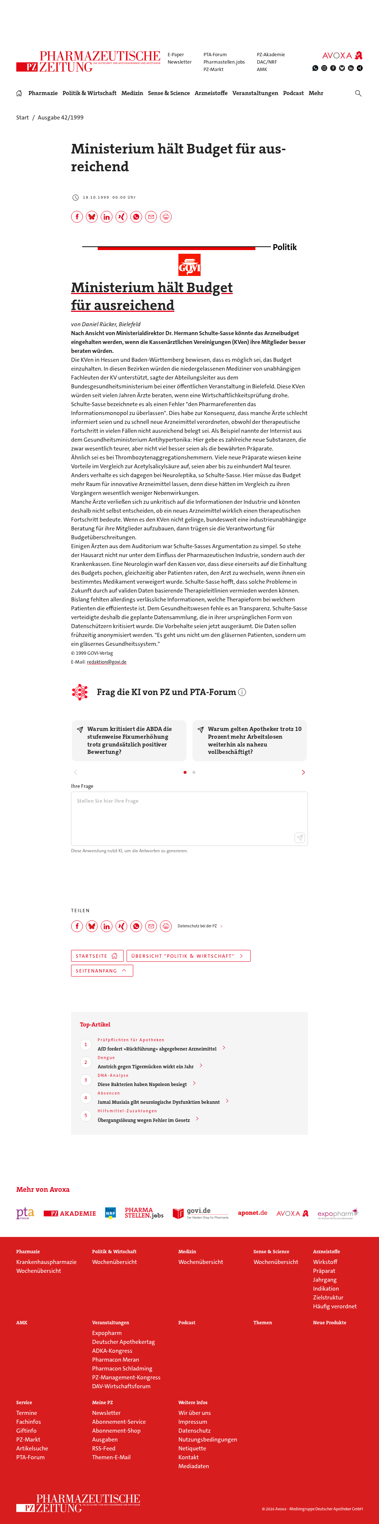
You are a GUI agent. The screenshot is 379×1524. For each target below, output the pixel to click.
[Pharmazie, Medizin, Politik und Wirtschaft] (88, 61)
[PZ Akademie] (70, 1213)
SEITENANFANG (96, 971)
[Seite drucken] (166, 217)
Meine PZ (102, 1403)
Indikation (326, 1288)
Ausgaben (105, 1439)
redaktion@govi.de (107, 662)
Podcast (293, 93)
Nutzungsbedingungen (207, 1439)
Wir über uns (194, 1413)
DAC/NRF (267, 62)
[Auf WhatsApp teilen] (136, 217)
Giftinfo (26, 1430)
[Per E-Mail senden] (151, 217)
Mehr (316, 93)
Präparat (324, 1271)
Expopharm (107, 1333)
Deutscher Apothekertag (123, 1342)
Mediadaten (193, 1466)
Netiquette (192, 1448)
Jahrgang (325, 1280)
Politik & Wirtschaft (90, 93)
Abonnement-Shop (116, 1430)
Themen (263, 1323)
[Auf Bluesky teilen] (92, 217)
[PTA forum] (25, 1213)
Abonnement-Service (119, 1422)
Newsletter (180, 62)
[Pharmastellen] (144, 1213)
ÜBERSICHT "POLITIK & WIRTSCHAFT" (183, 956)
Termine (26, 1413)
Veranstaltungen (255, 93)
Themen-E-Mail (111, 1457)
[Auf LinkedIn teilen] (107, 217)
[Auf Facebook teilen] (77, 217)
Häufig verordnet (335, 1306)
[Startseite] (78, 1503)
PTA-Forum (215, 54)
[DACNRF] (110, 1213)
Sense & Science (169, 93)
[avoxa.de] (292, 1213)
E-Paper (176, 54)
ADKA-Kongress (112, 1351)
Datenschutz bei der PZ (197, 926)
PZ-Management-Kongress (126, 1377)
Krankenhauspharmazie (46, 1262)
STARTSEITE (92, 956)
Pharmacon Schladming (122, 1368)
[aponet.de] (252, 1213)
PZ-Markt (214, 69)
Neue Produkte (329, 1323)
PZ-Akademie (271, 54)
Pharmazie (43, 93)
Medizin (132, 93)
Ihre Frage (82, 786)
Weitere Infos (193, 1403)
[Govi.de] (200, 1213)
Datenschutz (194, 1430)
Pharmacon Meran (115, 1359)
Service (24, 1403)
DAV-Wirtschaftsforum (121, 1386)
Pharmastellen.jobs (224, 62)
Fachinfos (28, 1422)
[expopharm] (339, 1213)
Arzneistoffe (211, 93)
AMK (262, 69)
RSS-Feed (103, 1448)
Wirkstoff (325, 1262)
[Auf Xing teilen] (121, 217)
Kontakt (188, 1457)
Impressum (192, 1422)
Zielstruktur (328, 1297)
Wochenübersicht (38, 1271)
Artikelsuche (32, 1448)
